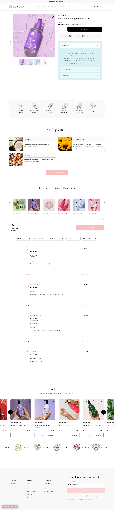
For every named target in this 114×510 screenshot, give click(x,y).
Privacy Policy (80, 499)
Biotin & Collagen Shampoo (18, 425)
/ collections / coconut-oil (10, 34)
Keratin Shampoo (64, 425)
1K (67, 422)
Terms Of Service (88, 499)
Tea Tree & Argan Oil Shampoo (92, 425)
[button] (9, 202)
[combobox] (23, 238)
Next (103, 412)
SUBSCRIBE (86, 490)
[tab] (90, 227)
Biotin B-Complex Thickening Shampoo (43, 426)
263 (44, 422)
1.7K (92, 422)
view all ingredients (57, 172)
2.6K (20, 422)
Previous (10, 412)
